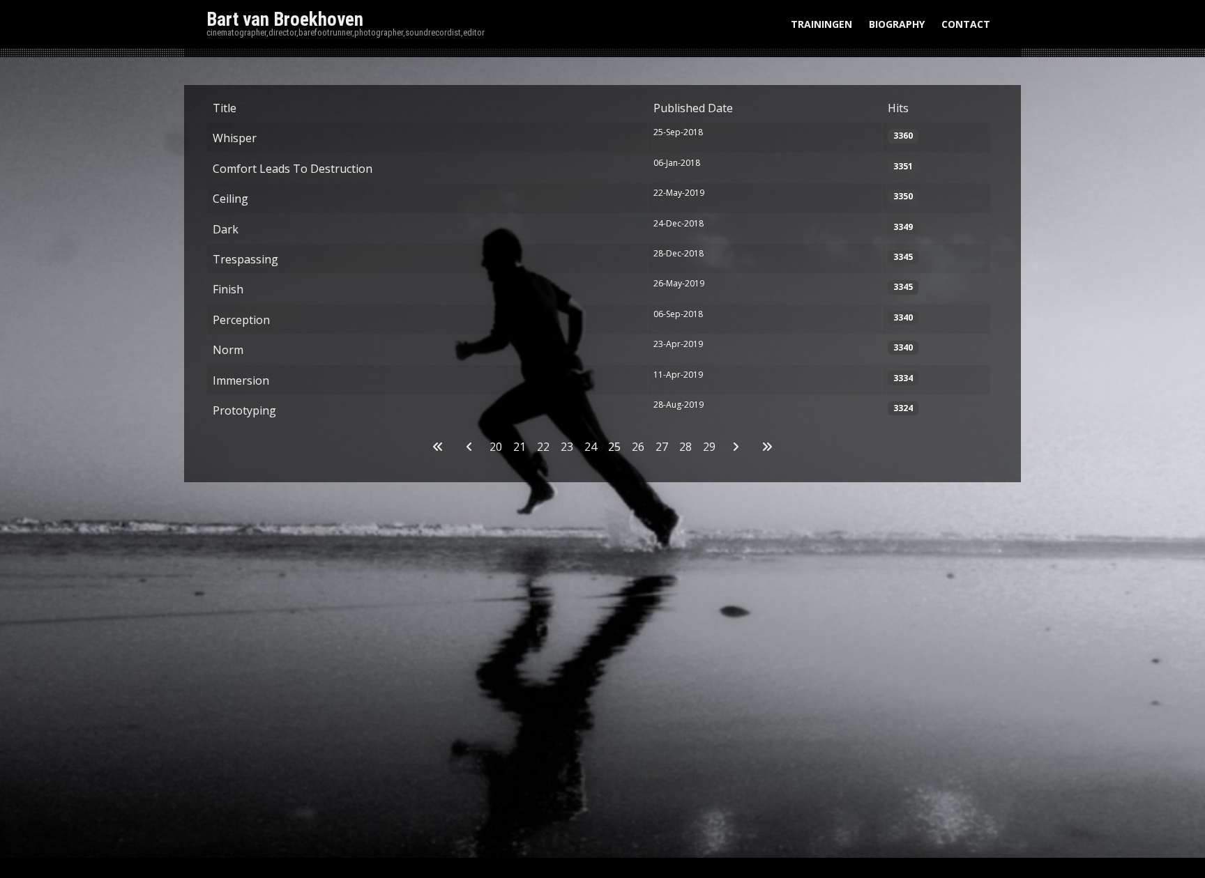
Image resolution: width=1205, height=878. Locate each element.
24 (590, 446)
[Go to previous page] (469, 446)
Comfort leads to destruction (292, 168)
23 (567, 446)
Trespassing (245, 259)
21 (519, 446)
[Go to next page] (735, 446)
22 (543, 446)
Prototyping (244, 410)
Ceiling (230, 198)
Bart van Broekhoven (284, 19)
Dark (225, 229)
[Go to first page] (438, 446)
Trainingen (821, 24)
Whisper (235, 138)
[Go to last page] (767, 446)
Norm (228, 349)
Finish (228, 289)
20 (496, 446)
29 (709, 446)
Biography (897, 24)
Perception (241, 320)
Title (224, 108)
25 (614, 446)
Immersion (241, 380)
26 (638, 446)
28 (685, 446)
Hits (898, 108)
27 (661, 446)
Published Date (693, 108)
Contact (965, 24)
